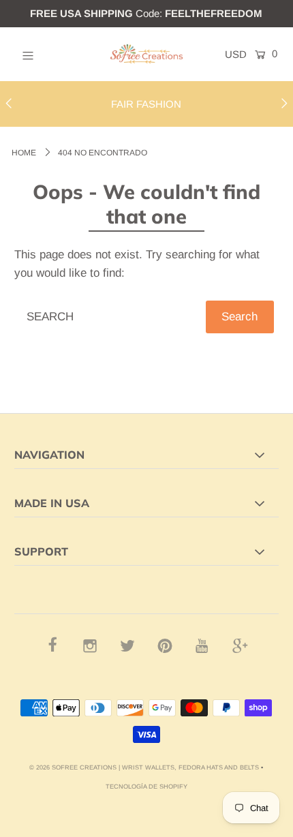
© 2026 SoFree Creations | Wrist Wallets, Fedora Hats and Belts (144, 767)
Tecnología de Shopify (146, 786)
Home (24, 152)
